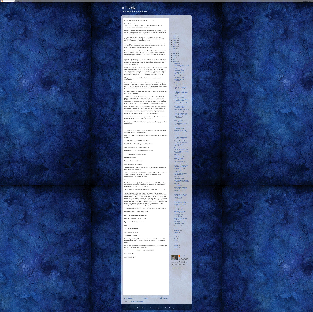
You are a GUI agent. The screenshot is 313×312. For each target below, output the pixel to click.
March (176, 243)
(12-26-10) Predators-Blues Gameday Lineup (181, 100)
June (175, 236)
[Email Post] (144, 250)
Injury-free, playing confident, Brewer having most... (181, 92)
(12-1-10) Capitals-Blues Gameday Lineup (180, 222)
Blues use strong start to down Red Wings (180, 107)
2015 (174, 51)
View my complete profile (177, 268)
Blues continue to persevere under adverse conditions (181, 148)
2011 (174, 59)
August (176, 232)
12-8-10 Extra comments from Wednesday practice (181, 201)
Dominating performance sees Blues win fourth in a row (181, 84)
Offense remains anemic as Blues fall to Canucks (181, 124)
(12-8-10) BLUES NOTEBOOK (178, 208)
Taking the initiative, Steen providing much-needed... (181, 114)
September (177, 230)
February (176, 245)
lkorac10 (182, 256)
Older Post (164, 298)
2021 (174, 38)
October (176, 228)
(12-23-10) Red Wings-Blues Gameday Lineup (181, 110)
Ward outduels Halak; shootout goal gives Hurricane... (179, 170)
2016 (174, 48)
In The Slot (128, 7)
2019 (174, 42)
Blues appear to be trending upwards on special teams (181, 181)
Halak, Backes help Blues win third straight (180, 96)
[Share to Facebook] (151, 250)
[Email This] (147, 250)
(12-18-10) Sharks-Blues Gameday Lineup (180, 138)
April (175, 241)
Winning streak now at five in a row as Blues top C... (181, 66)
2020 (174, 40)
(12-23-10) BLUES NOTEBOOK (178, 117)
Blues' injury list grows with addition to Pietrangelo (181, 166)
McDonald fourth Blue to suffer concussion (180, 205)
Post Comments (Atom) (137, 301)
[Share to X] (150, 250)
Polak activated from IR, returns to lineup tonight (180, 131)
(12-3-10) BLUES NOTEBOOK (178, 215)
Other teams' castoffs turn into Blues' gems (180, 76)
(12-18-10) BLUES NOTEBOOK (178, 145)
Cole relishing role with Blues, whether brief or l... (181, 162)
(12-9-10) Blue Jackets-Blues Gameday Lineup (180, 191)
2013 (174, 55)
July (175, 234)
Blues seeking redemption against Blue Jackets (180, 195)
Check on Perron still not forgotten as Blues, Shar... (181, 141)
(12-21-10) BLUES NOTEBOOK (178, 121)
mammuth (161, 307)
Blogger (173, 307)
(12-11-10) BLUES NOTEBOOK (178, 184)
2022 (174, 36)
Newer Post (128, 298)
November (177, 226)
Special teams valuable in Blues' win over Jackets (180, 188)
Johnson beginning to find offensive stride (180, 174)
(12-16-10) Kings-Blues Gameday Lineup (180, 155)
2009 (174, 250)
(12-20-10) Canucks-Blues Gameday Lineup (181, 127)
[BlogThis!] (148, 250)
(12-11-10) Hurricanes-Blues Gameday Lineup (181, 177)
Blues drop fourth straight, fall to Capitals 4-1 (180, 219)
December (177, 63)
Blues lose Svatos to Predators (179, 80)
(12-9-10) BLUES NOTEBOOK (178, 198)
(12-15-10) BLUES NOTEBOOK (178, 159)
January (176, 247)
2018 (174, 44)
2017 (174, 46)
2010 (174, 61)
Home (146, 298)
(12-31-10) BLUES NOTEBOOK (178, 73)
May (175, 238)
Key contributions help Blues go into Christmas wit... (181, 103)
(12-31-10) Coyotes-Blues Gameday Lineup (180, 69)
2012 (174, 57)
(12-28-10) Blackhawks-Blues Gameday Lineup (180, 88)
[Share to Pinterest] (153, 250)
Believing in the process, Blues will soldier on (180, 212)
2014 (174, 53)
